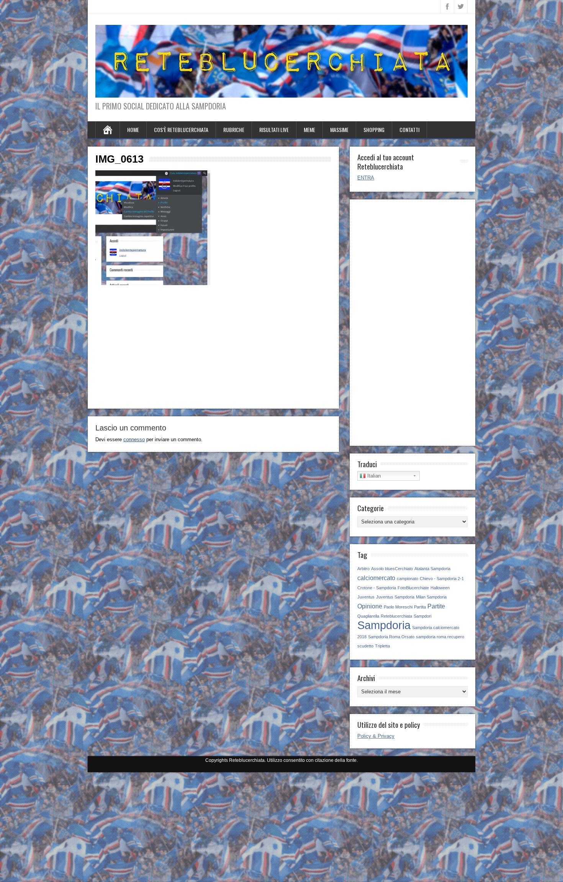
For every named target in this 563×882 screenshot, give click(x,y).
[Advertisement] (213, 347)
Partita (420, 607)
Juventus (366, 597)
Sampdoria (384, 625)
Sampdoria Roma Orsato (391, 636)
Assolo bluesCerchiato (392, 568)
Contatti (409, 130)
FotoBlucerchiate (413, 587)
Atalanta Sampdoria (432, 568)
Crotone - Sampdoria (376, 587)
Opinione (369, 606)
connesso (134, 439)
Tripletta (382, 646)
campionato (407, 578)
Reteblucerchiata (396, 616)
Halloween (440, 587)
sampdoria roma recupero (440, 636)
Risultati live (274, 130)
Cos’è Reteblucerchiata (181, 130)
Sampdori (422, 616)
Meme (309, 130)
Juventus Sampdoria (395, 597)
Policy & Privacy (375, 736)
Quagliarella (368, 616)
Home (133, 130)
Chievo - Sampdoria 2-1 (442, 578)
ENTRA (365, 178)
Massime (339, 130)
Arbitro (363, 568)
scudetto (365, 646)
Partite (436, 606)
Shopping (374, 130)
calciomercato (376, 577)
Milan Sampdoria (431, 597)
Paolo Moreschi (398, 607)
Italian (373, 476)
